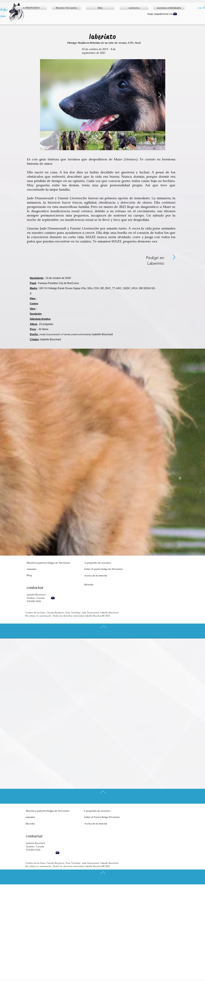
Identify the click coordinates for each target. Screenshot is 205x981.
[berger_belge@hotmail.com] (53, 598)
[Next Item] (160, 95)
